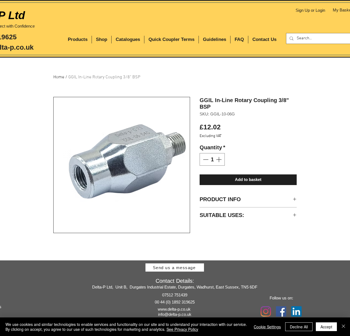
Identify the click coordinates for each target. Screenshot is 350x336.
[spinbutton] (212, 159)
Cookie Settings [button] (267, 326)
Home (58, 77)
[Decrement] (205, 159)
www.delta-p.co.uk (174, 309)
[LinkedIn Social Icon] (296, 311)
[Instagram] (266, 311)
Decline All (299, 326)
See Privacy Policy (182, 329)
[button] (78, 39)
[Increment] (219, 159)
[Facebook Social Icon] (281, 311)
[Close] (343, 327)
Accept (326, 326)
